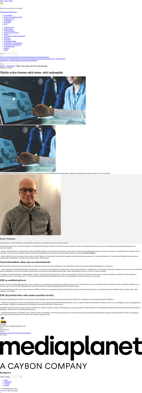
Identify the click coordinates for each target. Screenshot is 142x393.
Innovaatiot (7, 39)
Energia (6, 34)
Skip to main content (6, 1)
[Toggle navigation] (17, 12)
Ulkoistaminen (8, 29)
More (5, 24)
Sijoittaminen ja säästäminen (12, 45)
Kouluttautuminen (9, 46)
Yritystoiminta (8, 15)
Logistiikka (7, 22)
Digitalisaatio (8, 20)
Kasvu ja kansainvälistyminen (13, 17)
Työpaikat (7, 383)
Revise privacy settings (12, 390)
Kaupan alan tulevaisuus (11, 32)
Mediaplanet (7, 382)
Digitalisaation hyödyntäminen (21, 333)
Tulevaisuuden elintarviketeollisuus (14, 36)
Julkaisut (6, 48)
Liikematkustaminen (10, 41)
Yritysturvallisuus (9, 31)
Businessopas (8, 12)
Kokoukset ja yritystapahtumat (13, 43)
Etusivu (2, 66)
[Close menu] (1, 62)
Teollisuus (7, 38)
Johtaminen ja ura (9, 19)
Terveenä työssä (9, 27)
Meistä (6, 50)
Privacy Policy (3, 390)
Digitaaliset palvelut (6, 333)
